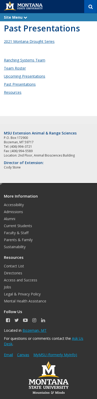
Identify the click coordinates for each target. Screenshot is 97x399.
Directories (13, 272)
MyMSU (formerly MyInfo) (55, 354)
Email (8, 354)
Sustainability (15, 246)
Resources (12, 92)
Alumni (9, 218)
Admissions (13, 211)
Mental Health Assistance (25, 301)
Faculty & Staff (16, 232)
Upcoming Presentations (24, 76)
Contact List (14, 265)
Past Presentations (20, 84)
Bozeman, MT (35, 330)
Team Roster (15, 68)
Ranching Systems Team (24, 60)
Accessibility (14, 204)
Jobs (7, 287)
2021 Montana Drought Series (29, 41)
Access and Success (20, 280)
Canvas (23, 354)
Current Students (18, 225)
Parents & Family (18, 239)
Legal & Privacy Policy (22, 294)
